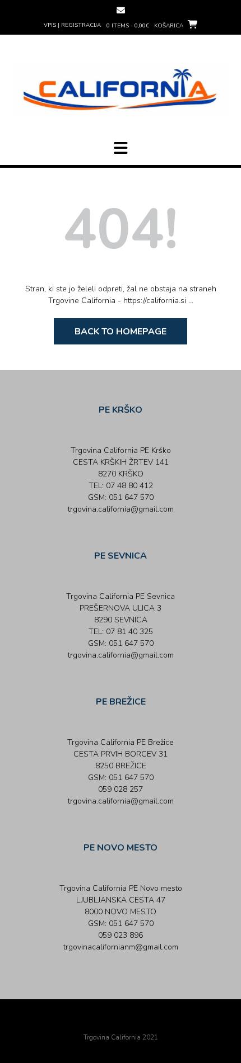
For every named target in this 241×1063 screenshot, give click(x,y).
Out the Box (136, 1022)
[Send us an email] (120, 10)
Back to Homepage (120, 331)
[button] (120, 148)
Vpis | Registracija (72, 25)
